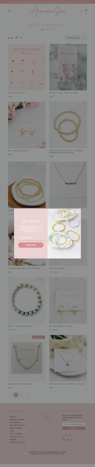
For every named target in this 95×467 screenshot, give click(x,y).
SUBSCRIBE (31, 245)
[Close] (78, 212)
